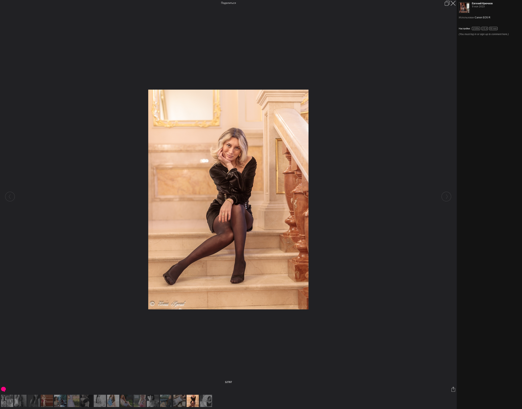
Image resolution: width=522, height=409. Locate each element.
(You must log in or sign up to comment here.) (484, 34)
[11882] (100, 401)
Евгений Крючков (482, 3)
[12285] (180, 401)
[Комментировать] (4, 389)
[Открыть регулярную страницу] (447, 3)
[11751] (60, 401)
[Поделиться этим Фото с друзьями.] (453, 389)
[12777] (206, 401)
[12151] (140, 401)
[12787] (193, 401)
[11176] (34, 401)
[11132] (21, 401)
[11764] (74, 401)
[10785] (7, 401)
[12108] (127, 401)
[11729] (47, 401)
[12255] (166, 401)
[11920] (113, 401)
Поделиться (228, 2)
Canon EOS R (482, 17)
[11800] (87, 401)
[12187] (153, 401)
